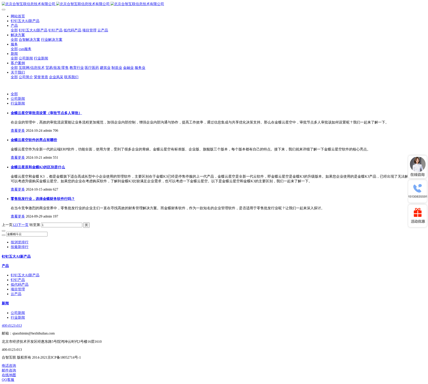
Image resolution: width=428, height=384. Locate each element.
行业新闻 (18, 103)
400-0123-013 (12, 325)
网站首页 (18, 16)
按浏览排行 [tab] (20, 242)
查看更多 (18, 130)
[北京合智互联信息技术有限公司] (214, 4)
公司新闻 (18, 99)
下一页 (23, 225)
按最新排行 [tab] (20, 247)
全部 (14, 30)
